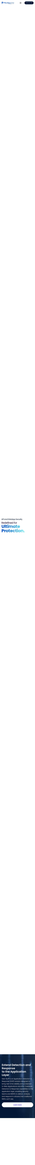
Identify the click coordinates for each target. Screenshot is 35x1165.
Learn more (17, 1105)
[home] (8, 3)
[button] (20, 3)
